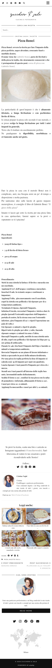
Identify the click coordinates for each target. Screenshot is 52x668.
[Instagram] (7, 3)
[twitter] (14, 621)
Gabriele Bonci (23, 56)
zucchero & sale (26, 14)
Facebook (25, 495)
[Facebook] (15, 3)
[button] (49, 3)
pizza (6, 559)
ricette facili (14, 559)
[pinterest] (31, 621)
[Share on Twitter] (11, 556)
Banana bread (12, 564)
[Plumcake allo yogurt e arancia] (38, 538)
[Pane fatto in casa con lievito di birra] (38, 516)
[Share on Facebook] (8, 556)
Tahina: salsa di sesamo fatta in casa (13, 527)
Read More (26, 611)
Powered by (26, 665)
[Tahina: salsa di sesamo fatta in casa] (14, 516)
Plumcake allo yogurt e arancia (37, 548)
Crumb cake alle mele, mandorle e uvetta (13, 549)
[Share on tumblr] (18, 556)
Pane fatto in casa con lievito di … (37, 527)
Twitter (18, 495)
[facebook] (25, 621)
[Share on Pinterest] (15, 556)
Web (13, 495)
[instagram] (20, 621)
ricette (33, 36)
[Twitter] (3, 3)
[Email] (20, 3)
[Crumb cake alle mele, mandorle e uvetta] (14, 538)
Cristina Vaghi (21, 36)
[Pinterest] (11, 3)
